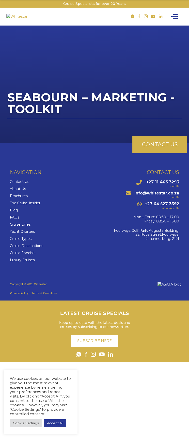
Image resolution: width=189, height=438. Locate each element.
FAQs (14, 217)
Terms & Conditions (45, 293)
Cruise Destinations (26, 246)
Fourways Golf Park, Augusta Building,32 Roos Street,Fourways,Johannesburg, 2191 (146, 234)
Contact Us (19, 182)
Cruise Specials (22, 253)
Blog (14, 210)
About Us (18, 189)
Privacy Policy (19, 293)
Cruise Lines (20, 224)
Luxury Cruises (22, 260)
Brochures (19, 196)
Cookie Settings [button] (26, 423)
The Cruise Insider (25, 203)
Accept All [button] (55, 423)
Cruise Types (21, 239)
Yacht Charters (22, 232)
